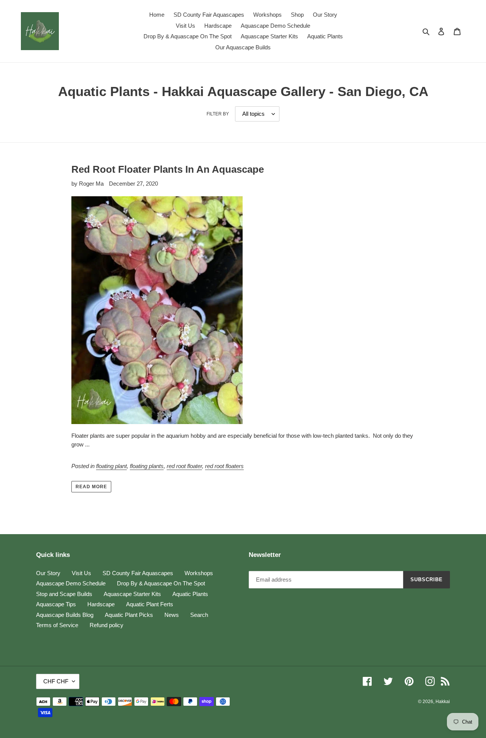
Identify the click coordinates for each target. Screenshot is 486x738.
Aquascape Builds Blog (64, 615)
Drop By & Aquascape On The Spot (161, 583)
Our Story (48, 573)
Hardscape (101, 604)
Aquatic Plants (190, 594)
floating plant (111, 466)
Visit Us (81, 573)
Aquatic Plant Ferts (149, 604)
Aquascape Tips (56, 604)
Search (199, 615)
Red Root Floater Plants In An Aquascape (167, 169)
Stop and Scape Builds (64, 594)
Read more (91, 486)
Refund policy (106, 625)
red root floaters (224, 466)
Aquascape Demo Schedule (71, 583)
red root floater (184, 466)
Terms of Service (57, 625)
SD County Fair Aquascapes (138, 573)
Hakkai (443, 701)
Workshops (199, 573)
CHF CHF (55, 681)
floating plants (147, 466)
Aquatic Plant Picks (129, 615)
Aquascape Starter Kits (132, 594)
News (171, 615)
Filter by (218, 114)
